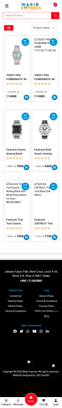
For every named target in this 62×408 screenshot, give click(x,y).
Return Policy (15, 306)
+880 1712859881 (31, 280)
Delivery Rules (15, 301)
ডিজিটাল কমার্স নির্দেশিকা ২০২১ (46, 311)
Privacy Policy (46, 306)
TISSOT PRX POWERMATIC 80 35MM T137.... (16, 79)
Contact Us (16, 296)
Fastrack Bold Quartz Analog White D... (43, 153)
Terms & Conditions (15, 311)
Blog (46, 316)
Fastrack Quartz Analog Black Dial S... (16, 153)
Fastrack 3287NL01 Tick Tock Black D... (43, 223)
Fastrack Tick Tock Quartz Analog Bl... (14, 223)
